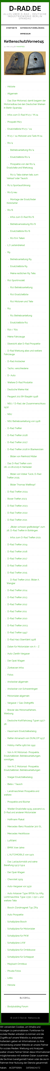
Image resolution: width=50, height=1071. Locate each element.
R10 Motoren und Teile (21, 301)
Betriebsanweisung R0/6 (23, 224)
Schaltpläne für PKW (18, 935)
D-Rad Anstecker (16, 361)
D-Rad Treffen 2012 (17, 604)
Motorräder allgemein (18, 696)
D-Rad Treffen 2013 (17, 597)
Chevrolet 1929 (15, 879)
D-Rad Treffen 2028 (17, 435)
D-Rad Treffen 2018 (17, 551)
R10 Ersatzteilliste (19, 294)
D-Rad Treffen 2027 (17, 442)
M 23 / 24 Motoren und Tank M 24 (24, 136)
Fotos (10, 674)
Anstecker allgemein (17, 681)
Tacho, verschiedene (17, 368)
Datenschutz (33, 1068)
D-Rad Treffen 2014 (17, 590)
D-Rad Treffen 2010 (17, 618)
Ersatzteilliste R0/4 (20, 157)
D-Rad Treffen (14, 428)
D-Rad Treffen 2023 (17, 505)
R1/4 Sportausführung (18, 185)
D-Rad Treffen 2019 (17, 544)
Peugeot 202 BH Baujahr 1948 (22, 396)
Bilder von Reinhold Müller (23, 456)
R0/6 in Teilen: (17, 238)
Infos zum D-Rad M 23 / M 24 (22, 115)
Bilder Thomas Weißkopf (22, 484)
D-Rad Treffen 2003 (17, 625)
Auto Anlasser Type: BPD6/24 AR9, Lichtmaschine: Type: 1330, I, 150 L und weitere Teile (24, 897)
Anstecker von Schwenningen (22, 689)
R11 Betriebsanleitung (21, 315)
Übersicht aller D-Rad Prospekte (23, 343)
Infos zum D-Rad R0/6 (22, 217)
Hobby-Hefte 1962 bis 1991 (21, 745)
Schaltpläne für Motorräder (21, 928)
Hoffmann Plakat (15, 819)
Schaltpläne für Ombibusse (21, 950)
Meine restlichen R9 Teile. (23, 273)
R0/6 (10, 210)
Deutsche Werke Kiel (17, 389)
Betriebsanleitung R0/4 (22, 150)
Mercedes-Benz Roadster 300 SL (24, 826)
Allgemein (12, 93)
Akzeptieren (15, 1068)
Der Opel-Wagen (16, 660)
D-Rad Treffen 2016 (17, 565)
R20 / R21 (12, 329)
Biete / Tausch (14, 784)
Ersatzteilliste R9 (18, 266)
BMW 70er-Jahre (15, 847)
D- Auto (11, 375)
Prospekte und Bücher (18, 801)
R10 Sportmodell (16, 280)
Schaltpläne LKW (16, 942)
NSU (9, 414)
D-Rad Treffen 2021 (17, 520)
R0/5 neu (12, 192)
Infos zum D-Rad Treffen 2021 (25, 537)
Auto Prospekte (15, 914)
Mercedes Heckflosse (18, 833)
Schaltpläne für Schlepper (20, 957)
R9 (8, 252)
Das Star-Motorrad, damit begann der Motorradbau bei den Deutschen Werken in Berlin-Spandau (25, 104)
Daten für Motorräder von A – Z (23, 646)
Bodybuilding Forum (17, 1006)
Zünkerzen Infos (15, 667)
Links (10, 978)
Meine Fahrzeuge (16, 336)
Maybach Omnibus (17, 964)
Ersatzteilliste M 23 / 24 (19, 129)
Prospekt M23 (14, 122)
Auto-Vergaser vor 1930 (19, 886)
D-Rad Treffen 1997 (17, 632)
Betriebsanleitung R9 (21, 259)
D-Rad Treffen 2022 (17, 512)
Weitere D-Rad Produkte (19, 382)
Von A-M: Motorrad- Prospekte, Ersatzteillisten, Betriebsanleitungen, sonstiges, (22, 756)
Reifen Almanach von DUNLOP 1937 (26, 738)
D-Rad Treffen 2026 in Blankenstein (25, 449)
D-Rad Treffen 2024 (17, 491)
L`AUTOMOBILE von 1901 (20, 854)
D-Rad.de (25, 8)
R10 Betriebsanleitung (21, 287)
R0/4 (10, 143)
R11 (9, 308)
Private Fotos (14, 971)
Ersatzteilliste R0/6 (20, 231)
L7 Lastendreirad (16, 245)
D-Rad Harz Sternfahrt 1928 (21, 639)
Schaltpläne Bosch (17, 921)
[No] (44, 1068)
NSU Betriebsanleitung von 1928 (23, 421)
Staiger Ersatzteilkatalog (19, 777)
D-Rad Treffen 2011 (17, 611)
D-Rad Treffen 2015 (17, 572)
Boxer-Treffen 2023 (17, 498)
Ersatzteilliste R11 (19, 322)
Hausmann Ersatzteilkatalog (21, 731)
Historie (11, 86)
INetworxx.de (34, 1018)
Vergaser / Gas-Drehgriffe (20, 703)
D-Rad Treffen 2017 (17, 558)
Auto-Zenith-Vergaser (18, 653)
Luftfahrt (12, 840)
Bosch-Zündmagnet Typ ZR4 (22, 907)
